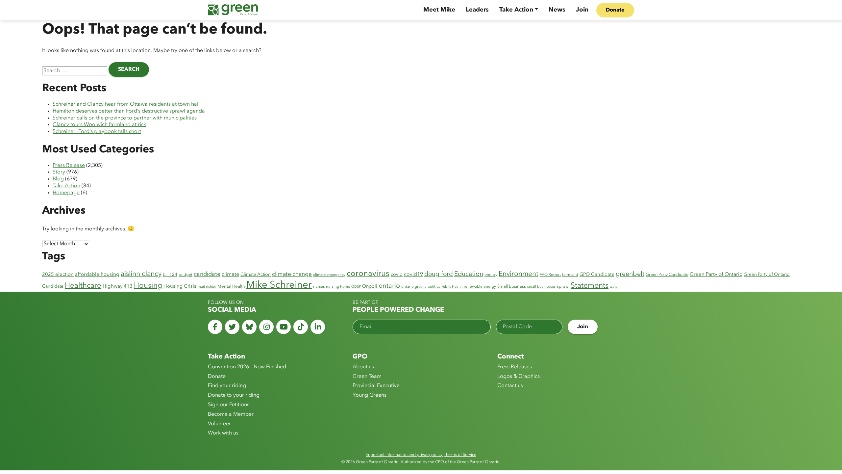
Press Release (69, 165)
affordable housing (97, 274)
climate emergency (329, 275)
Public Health (451, 287)
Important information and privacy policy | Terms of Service (421, 455)
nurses (319, 287)
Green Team (367, 376)
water (614, 287)
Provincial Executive (376, 385)
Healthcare (83, 285)
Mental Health (231, 286)
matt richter (207, 287)
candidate (207, 274)
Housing (148, 285)
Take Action (516, 10)
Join (582, 10)
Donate (615, 10)
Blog (58, 179)
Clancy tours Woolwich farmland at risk (99, 124)
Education (468, 274)
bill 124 (170, 275)
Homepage (66, 193)
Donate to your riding (234, 395)
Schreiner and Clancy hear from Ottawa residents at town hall (126, 104)
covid (397, 274)
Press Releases (514, 367)
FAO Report (550, 275)
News (557, 10)
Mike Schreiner (279, 285)
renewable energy (480, 287)
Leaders (477, 10)
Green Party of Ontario (716, 274)
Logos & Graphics (518, 376)
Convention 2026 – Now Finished (247, 367)
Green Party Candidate (667, 275)
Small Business (511, 286)
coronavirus (368, 274)
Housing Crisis (179, 286)
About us (363, 367)
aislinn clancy (141, 274)
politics (434, 287)
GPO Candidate (597, 274)
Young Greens (369, 395)
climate (230, 274)
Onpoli (369, 286)
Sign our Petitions (228, 405)
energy (490, 275)
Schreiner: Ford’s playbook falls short (97, 131)
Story (59, 172)
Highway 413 (118, 286)
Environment (518, 274)
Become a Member (231, 414)
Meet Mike (439, 10)
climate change (292, 274)
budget (185, 275)
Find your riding (227, 385)
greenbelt (630, 274)
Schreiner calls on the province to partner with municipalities (125, 118)
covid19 (413, 274)
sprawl (563, 286)
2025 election (58, 274)
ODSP (356, 287)
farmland (570, 275)
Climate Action (255, 274)
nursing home (338, 287)
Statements (589, 286)
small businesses (541, 287)
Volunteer (219, 424)
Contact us (510, 385)
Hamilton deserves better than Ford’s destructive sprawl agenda (129, 111)
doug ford (438, 274)
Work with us (223, 433)
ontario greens (413, 287)
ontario (389, 286)
